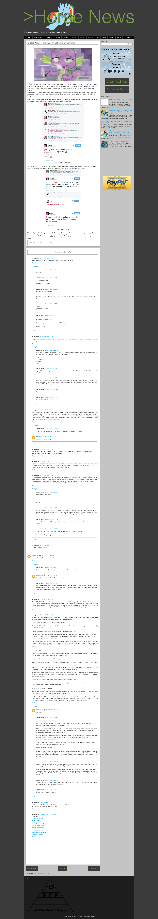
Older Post (94, 868)
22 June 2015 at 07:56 (51, 304)
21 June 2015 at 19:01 (51, 378)
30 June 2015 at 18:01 (51, 789)
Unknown (39, 436)
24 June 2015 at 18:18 (52, 575)
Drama (58, 37)
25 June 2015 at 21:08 (46, 615)
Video (119, 37)
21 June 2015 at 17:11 (51, 368)
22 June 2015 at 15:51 (51, 315)
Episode (111, 37)
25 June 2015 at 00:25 (51, 529)
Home (62, 868)
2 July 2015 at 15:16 (46, 802)
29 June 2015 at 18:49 (51, 780)
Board (104, 37)
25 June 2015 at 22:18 (52, 709)
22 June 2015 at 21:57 (51, 567)
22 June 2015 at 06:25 (46, 475)
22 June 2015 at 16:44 (51, 500)
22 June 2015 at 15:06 (51, 492)
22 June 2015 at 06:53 (51, 289)
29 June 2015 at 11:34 (51, 397)
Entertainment (38, 37)
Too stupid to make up (70, 37)
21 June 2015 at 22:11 (51, 277)
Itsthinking (35, 555)
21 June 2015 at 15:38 (46, 336)
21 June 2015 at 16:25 (51, 269)
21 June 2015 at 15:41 (51, 350)
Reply (33, 263)
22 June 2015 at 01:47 (46, 461)
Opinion (82, 37)
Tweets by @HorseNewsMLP (117, 61)
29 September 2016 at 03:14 (48, 814)
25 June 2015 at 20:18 (51, 389)
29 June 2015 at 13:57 (51, 762)
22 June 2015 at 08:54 (46, 545)
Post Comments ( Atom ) (42, 873)
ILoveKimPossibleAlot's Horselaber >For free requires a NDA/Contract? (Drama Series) (120, 112)
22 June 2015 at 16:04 (47, 555)
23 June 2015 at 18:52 (46, 599)
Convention (49, 37)
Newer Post (31, 868)
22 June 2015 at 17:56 (51, 519)
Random (90, 37)
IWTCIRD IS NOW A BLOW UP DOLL (119, 142)
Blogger (93, 916)
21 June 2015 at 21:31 (49, 436)
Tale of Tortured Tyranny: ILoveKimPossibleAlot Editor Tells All (119, 131)
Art (98, 37)
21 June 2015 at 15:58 (51, 428)
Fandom (28, 37)
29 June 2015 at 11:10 (51, 583)
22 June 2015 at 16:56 (51, 508)
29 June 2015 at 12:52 (51, 717)
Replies (36, 266)
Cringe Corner (128, 37)
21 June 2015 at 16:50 (46, 449)
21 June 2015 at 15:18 (46, 258)
